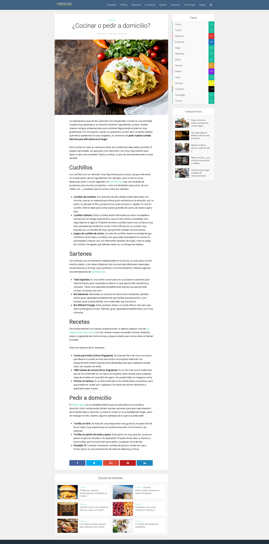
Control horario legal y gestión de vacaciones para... (200, 173)
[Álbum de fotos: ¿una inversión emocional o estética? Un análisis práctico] (183, 160)
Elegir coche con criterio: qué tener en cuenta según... (200, 123)
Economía (150, 5)
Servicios (175, 5)
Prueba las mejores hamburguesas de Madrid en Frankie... (93, 493)
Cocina (111, 20)
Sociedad (111, 5)
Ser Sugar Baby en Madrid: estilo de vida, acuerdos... (200, 135)
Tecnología (189, 5)
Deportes (136, 5)
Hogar (202, 5)
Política (123, 5)
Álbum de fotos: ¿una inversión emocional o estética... (200, 160)
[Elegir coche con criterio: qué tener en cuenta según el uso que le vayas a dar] (183, 123)
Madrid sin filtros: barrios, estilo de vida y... (200, 148)
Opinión (163, 5)
